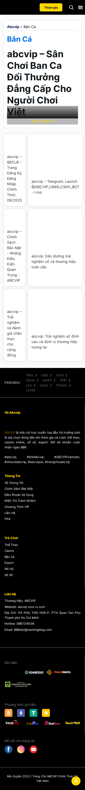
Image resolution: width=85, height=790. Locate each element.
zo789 (30, 390)
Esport (9, 562)
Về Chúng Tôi (14, 483)
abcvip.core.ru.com (31, 607)
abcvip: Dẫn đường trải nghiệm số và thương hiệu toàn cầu (54, 261)
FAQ (7, 519)
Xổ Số (9, 575)
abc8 (60, 375)
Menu (80, 7)
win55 (47, 380)
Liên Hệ (10, 513)
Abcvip (13, 26)
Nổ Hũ (9, 569)
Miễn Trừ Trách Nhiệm (20, 500)
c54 (29, 385)
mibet (44, 385)
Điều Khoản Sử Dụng (19, 495)
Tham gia (51, 7)
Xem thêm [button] (40, 121)
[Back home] (22, 7)
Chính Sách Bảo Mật (19, 488)
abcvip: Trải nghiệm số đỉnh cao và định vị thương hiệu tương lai (55, 341)
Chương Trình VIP (17, 507)
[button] (71, 7)
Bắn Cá (9, 557)
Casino (9, 550)
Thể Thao (11, 545)
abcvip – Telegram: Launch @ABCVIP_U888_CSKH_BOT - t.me (55, 186)
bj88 (44, 375)
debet (30, 380)
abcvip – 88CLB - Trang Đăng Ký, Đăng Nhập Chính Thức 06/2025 (14, 178)
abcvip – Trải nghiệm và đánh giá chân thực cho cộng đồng (14, 333)
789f (63, 380)
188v (29, 375)
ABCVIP (10, 432)
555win (61, 385)
